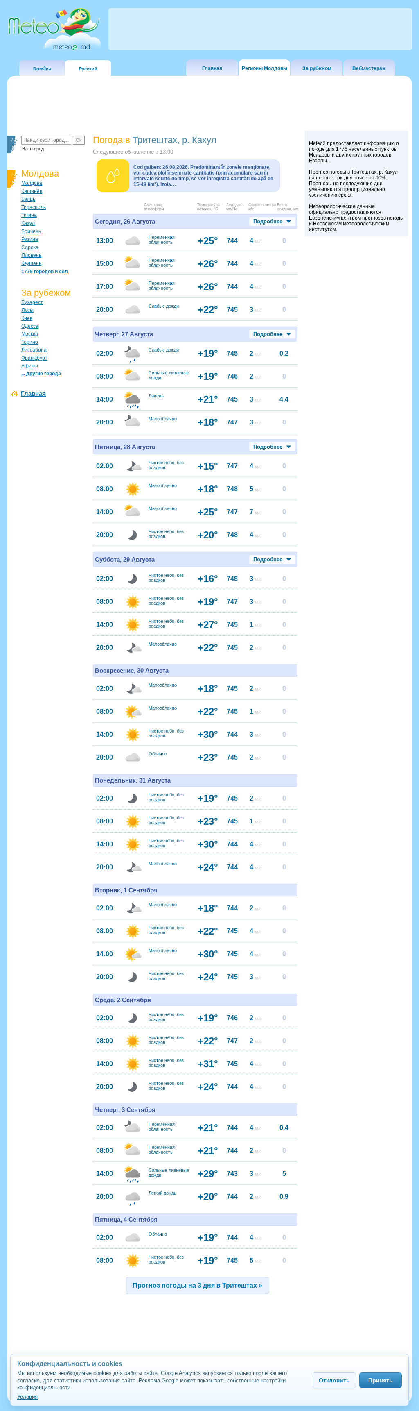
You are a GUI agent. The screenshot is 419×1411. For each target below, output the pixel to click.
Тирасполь (33, 207)
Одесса (29, 326)
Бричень (31, 231)
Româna (42, 68)
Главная (212, 68)
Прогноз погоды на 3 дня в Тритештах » (197, 1285)
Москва (29, 334)
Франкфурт (34, 358)
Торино (29, 342)
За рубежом (316, 68)
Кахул (28, 223)
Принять (380, 1380)
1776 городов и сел (44, 271)
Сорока (29, 247)
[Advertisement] (356, 382)
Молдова (31, 183)
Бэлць (28, 199)
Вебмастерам (369, 68)
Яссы (27, 310)
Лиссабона (34, 350)
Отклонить (334, 1380)
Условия (27, 1397)
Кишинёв (31, 191)
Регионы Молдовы (264, 68)
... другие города (41, 374)
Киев (26, 318)
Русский (88, 68)
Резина (29, 239)
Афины (29, 366)
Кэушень (31, 263)
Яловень (31, 255)
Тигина (29, 215)
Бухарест (32, 302)
